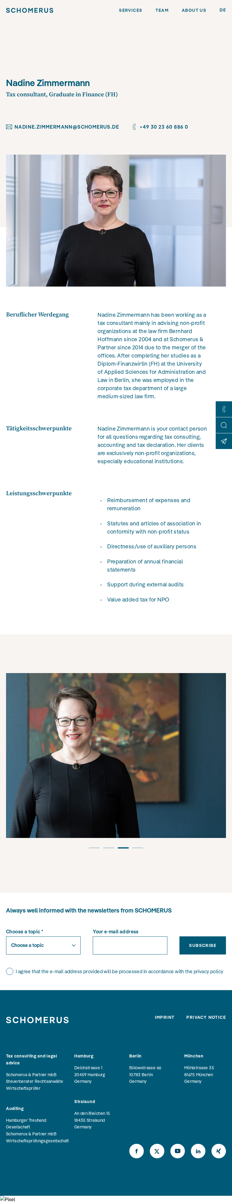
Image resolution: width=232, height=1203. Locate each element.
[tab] (94, 851)
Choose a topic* (24, 932)
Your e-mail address (116, 932)
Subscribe (202, 945)
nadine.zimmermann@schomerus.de (66, 127)
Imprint (165, 1017)
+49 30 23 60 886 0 (164, 127)
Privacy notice (206, 1017)
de (223, 10)
